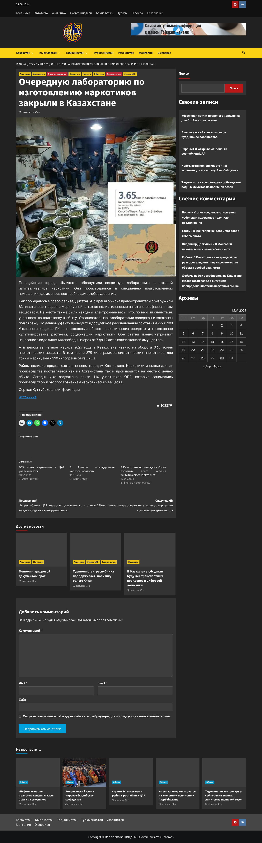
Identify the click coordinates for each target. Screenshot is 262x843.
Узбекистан (126, 53)
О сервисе (164, 53)
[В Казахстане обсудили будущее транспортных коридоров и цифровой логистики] (149, 550)
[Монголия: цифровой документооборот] (41, 550)
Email (102, 683)
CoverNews (147, 837)
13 (193, 341)
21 (202, 349)
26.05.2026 (26, 581)
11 (241, 333)
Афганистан (39, 74)
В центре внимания (57, 74)
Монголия (146, 53)
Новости (87, 74)
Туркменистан (103, 53)
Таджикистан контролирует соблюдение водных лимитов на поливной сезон (211, 184)
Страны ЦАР (130, 74)
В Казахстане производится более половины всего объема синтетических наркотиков (143, 471)
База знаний (155, 13)
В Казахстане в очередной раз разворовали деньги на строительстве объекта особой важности (210, 262)
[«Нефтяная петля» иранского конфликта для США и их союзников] (38, 772)
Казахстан (23, 53)
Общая (23, 782)
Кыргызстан (48, 53)
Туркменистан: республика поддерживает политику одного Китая (93, 576)
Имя (23, 683)
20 (193, 349)
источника (27, 397)
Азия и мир (23, 13)
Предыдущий (57, 506)
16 (222, 341)
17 (231, 341)
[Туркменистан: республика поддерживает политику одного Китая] (95, 550)
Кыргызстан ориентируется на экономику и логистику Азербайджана (209, 168)
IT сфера (137, 13)
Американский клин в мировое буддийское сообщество (203, 134)
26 (183, 357)
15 (212, 341)
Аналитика (59, 13)
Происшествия (114, 74)
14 (202, 341)
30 (222, 357)
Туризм (122, 13)
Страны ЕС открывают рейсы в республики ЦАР (204, 151)
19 (183, 349)
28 (202, 357)
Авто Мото (41, 13)
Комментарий (30, 630)
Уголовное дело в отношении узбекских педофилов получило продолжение (209, 217)
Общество (99, 74)
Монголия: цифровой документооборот (34, 573)
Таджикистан (75, 53)
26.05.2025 (28, 112)
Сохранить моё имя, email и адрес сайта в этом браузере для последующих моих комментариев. (97, 716)
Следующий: (135, 506)
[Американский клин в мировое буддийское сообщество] (84, 772)
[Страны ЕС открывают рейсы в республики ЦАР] (131, 772)
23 (222, 349)
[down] (32, 53)
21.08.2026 (26, 804)
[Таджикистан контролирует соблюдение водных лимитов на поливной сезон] (224, 772)
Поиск (184, 73)
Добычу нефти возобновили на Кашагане (212, 275)
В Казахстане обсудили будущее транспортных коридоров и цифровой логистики (145, 578)
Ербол (186, 257)
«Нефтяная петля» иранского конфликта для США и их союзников (210, 118)
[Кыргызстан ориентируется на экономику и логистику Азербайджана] (177, 772)
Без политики (104, 13)
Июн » (217, 366)
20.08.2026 (119, 800)
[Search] (243, 52)
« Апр (207, 366)
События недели (81, 13)
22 (212, 349)
